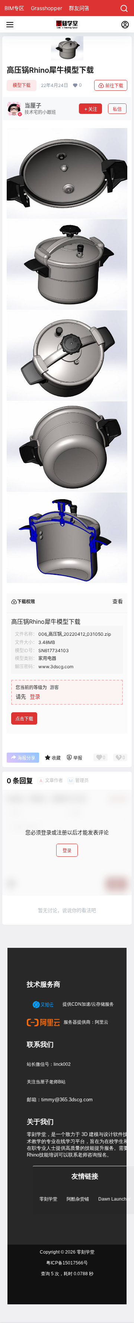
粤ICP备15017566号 (67, 1263)
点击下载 (24, 719)
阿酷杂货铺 (78, 1199)
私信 (117, 109)
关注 (92, 109)
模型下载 (22, 85)
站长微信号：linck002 (49, 1064)
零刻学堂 (48, 1199)
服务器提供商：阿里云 (85, 1022)
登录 (35, 696)
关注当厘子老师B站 (46, 1081)
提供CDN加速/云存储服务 (87, 1004)
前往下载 (114, 85)
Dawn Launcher (114, 1199)
